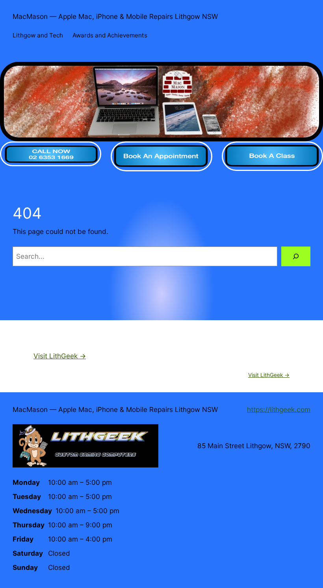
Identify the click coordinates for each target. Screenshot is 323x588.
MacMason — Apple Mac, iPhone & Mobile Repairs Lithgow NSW (115, 16)
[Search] (295, 257)
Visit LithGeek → (59, 356)
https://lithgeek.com (278, 409)
